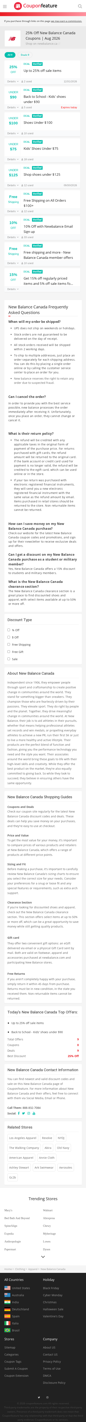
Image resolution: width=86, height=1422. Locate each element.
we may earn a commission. (66, 21)
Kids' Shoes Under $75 (41, 148)
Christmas (50, 1302)
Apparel (32, 1269)
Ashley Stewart (19, 1167)
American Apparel (21, 1158)
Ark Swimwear (44, 1167)
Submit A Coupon (16, 1368)
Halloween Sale (53, 1309)
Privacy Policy (52, 1361)
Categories (11, 1354)
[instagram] (29, 1113)
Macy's (8, 1210)
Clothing (20, 1269)
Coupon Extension (16, 1376)
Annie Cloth (47, 1158)
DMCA (47, 1376)
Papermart (10, 1249)
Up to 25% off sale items (42, 70)
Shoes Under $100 (38, 122)
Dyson (46, 1249)
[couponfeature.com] (35, 6)
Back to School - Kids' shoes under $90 (45, 99)
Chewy (47, 1225)
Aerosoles (65, 1167)
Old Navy (63, 1148)
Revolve (47, 1138)
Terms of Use (52, 1368)
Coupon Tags (12, 1361)
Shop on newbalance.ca (41, 43)
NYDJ (61, 1138)
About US (49, 1347)
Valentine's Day (53, 1316)
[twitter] (23, 1113)
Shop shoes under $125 (42, 174)
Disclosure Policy (54, 1383)
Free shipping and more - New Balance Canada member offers (48, 254)
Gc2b (12, 1177)
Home (8, 1269)
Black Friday (51, 1288)
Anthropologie (12, 1241)
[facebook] (18, 1113)
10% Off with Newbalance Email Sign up (48, 228)
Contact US (50, 1354)
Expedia (9, 1233)
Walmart (48, 1210)
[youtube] (34, 1113)
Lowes (46, 1241)
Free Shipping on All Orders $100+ (45, 203)
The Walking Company (24, 1148)
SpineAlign (10, 1225)
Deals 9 (25, 55)
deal (27, 64)
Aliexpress (49, 1218)
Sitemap (9, 1347)
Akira (48, 1148)
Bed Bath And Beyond (17, 1218)
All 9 (10, 55)
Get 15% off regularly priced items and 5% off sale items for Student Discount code (48, 280)
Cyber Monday (52, 1295)
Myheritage (49, 1233)
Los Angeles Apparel (22, 1138)
